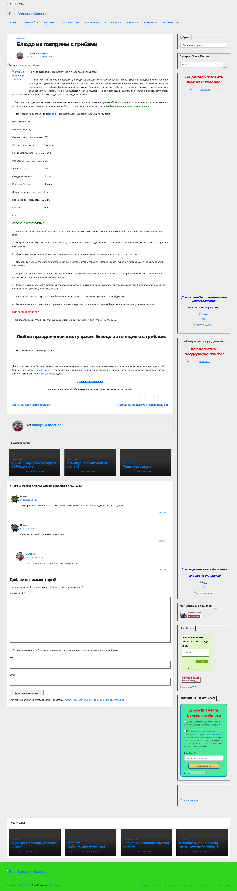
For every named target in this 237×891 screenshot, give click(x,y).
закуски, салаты (130, 839)
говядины (53, 114)
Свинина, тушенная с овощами (31, 404)
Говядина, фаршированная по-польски (143, 404)
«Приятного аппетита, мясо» (125, 102)
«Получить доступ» (43, 370)
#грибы (43, 57)
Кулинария (92, 22)
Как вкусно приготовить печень (87, 464)
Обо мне (49, 22)
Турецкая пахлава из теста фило (34, 844)
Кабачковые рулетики (86, 846)
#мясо (51, 57)
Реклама (132, 22)
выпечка (15, 839)
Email (12, 675)
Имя (12, 658)
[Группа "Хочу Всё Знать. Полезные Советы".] (190, 679)
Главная (145, 885)
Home (13, 22)
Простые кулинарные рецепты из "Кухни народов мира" (195, 641)
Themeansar (55, 885)
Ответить (162, 512)
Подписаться (204, 766)
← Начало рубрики (22, 351)
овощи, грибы (74, 842)
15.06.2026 (17, 851)
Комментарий (17, 593)
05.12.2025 (129, 851)
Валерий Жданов (39, 53)
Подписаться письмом (195, 669)
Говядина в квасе (137, 466)
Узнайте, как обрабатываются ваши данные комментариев (94, 700)
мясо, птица (22, 38)
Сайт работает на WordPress (19, 885)
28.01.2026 (73, 851)
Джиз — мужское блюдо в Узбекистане (34, 464)
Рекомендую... (172, 22)
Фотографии (113, 22)
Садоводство (70, 22)
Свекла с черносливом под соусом (146, 844)
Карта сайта (30, 22)
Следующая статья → (46, 351)
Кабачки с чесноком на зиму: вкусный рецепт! (198, 844)
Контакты (150, 22)
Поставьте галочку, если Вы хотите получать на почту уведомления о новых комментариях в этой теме (65, 650)
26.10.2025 (185, 851)
